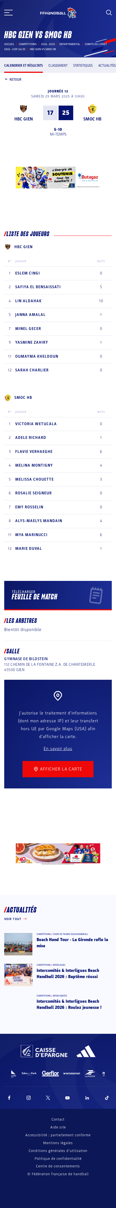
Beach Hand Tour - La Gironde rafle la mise (72, 943)
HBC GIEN (23, 119)
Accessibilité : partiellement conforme (58, 1135)
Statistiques (83, 66)
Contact (58, 1119)
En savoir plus (58, 748)
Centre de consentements (58, 1166)
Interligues (59, 965)
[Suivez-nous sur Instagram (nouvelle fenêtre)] (28, 1098)
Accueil (9, 44)
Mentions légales (58, 1143)
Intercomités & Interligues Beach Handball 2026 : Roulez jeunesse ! (69, 1004)
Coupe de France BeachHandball (70, 934)
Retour (15, 80)
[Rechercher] (109, 12)
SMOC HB (92, 119)
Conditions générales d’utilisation (58, 1151)
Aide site (58, 1127)
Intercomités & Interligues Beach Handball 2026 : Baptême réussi (68, 973)
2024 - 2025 (48, 44)
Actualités (107, 66)
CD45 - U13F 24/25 (14, 49)
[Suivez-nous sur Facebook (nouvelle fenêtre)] (9, 1098)
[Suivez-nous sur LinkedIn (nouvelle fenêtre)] (87, 1098)
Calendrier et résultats (23, 66)
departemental (69, 44)
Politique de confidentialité (58, 1158)
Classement (58, 66)
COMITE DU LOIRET (96, 44)
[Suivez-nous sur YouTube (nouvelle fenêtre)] (67, 1098)
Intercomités (60, 996)
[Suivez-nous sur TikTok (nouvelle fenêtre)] (107, 1098)
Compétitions (28, 44)
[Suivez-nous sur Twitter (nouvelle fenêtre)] (48, 1098)
